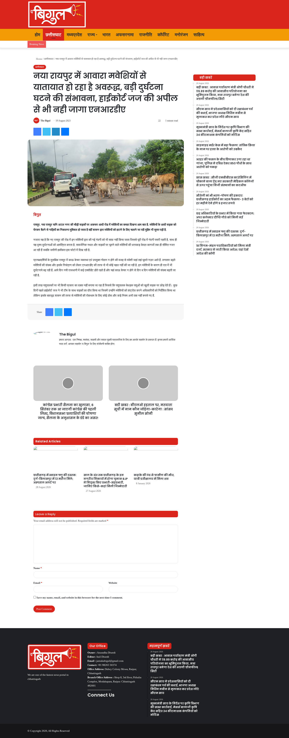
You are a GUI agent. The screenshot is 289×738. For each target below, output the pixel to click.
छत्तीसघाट (53, 34)
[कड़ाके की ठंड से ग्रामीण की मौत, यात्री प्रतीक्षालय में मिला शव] (156, 458)
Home (38, 58)
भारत (106, 34)
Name (37, 568)
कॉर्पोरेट (163, 34)
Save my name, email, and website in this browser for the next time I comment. (80, 597)
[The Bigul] (57, 14)
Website (113, 582)
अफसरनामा (125, 34)
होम (37, 34)
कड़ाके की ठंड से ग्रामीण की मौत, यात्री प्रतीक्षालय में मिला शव (154, 477)
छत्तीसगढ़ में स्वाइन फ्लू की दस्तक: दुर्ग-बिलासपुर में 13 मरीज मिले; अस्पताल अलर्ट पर (54, 478)
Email (37, 582)
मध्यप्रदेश (74, 34)
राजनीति (145, 34)
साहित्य (198, 34)
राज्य (91, 34)
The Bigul (45, 120)
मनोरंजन (181, 34)
